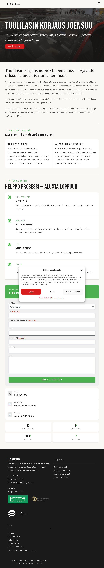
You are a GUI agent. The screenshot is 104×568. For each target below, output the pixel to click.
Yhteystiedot (13, 543)
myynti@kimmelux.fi (16, 479)
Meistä (11, 533)
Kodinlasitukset (60, 467)
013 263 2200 (13, 475)
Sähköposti (17, 338)
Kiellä (52, 292)
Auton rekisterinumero (22, 320)
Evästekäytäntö (44, 298)
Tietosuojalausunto (57, 298)
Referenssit (13, 540)
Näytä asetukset (73, 292)
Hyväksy (31, 292)
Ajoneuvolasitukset (62, 474)
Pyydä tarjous (15, 46)
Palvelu (12, 303)
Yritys (11, 329)
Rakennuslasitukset (62, 470)
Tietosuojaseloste (15, 546)
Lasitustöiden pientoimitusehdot (22, 550)
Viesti (11, 356)
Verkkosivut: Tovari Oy (34, 563)
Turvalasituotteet (61, 477)
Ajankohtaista (14, 536)
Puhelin (12, 347)
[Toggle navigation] (100, 5)
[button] (81, 270)
